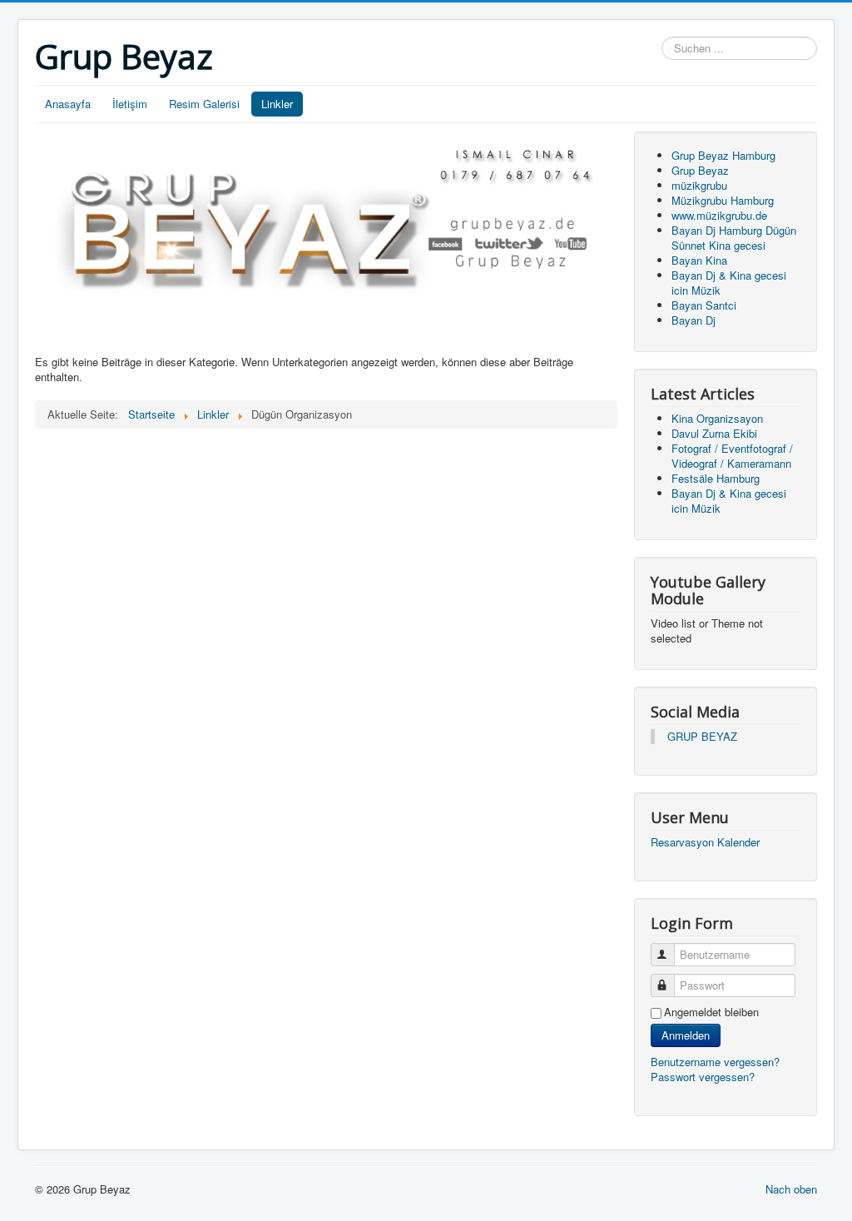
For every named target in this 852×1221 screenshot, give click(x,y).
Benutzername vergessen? (715, 1062)
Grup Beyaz (700, 170)
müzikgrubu (699, 185)
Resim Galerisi (204, 104)
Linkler (277, 104)
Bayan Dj (693, 320)
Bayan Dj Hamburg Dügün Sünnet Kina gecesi (733, 237)
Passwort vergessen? (703, 1077)
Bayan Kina (699, 260)
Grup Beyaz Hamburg (723, 155)
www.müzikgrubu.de (719, 215)
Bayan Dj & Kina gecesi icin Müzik (728, 282)
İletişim (129, 104)
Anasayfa (68, 104)
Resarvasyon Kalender (705, 842)
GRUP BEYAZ (702, 736)
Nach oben (791, 1189)
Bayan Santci (703, 305)
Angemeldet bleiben (711, 1012)
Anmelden (685, 1035)
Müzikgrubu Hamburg (722, 200)
